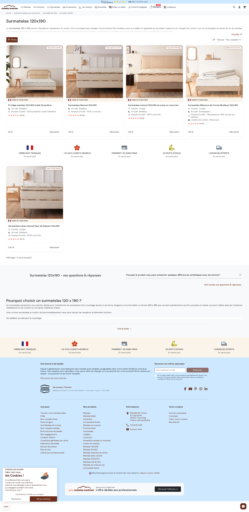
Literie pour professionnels (52, 452)
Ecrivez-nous (136, 429)
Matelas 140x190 (90, 446)
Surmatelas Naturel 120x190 (82, 105)
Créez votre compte (178, 419)
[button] (234, 7)
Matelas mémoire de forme (95, 452)
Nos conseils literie (48, 419)
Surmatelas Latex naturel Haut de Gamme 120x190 (34, 226)
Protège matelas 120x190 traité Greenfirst (30, 105)
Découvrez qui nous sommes (53, 378)
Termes (67, 387)
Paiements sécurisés (49, 443)
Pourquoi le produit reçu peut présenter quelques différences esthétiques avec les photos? (173, 275)
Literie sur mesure (91, 443)
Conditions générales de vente (54, 440)
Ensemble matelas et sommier (97, 440)
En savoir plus (30, 156)
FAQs (42, 416)
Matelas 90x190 (90, 449)
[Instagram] (201, 389)
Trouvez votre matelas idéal (53, 413)
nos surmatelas (37, 31)
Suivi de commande (177, 413)
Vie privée (58, 387)
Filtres (12, 39)
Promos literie (89, 428)
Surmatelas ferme (91, 468)
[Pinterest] (195, 389)
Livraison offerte (47, 437)
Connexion (173, 416)
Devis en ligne (46, 422)
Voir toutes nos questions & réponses (222, 285)
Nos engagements (48, 434)
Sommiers (87, 419)
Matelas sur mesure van (94, 465)
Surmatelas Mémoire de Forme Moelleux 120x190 (213, 105)
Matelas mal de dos (92, 462)
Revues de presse (48, 446)
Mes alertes (174, 422)
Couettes (87, 437)
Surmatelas (88, 431)
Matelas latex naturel (92, 456)
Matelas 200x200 (91, 459)
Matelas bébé (89, 416)
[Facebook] (185, 389)
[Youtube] (190, 389)
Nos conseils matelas (50, 428)
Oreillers (87, 434)
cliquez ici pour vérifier (150, 473)
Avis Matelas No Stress (50, 425)
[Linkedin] (206, 389)
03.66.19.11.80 (136, 425)
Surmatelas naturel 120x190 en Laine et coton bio (153, 105)
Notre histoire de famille (51, 431)
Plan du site (45, 449)
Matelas (86, 413)
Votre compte (176, 407)
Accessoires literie (91, 422)
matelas (13, 323)
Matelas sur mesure (92, 425)
